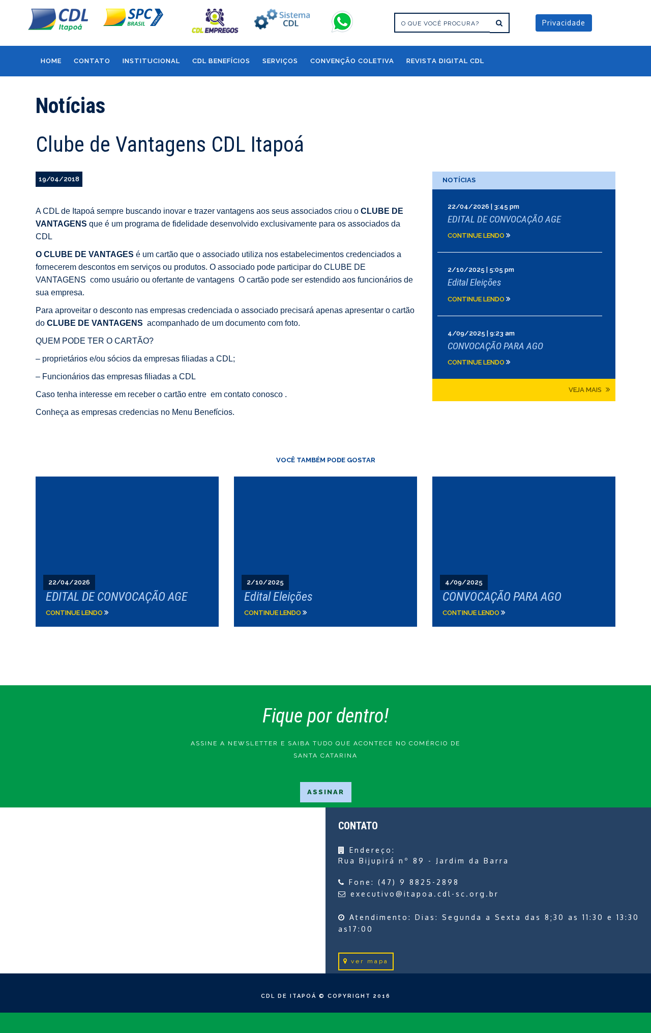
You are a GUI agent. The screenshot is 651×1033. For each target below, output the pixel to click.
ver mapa (370, 961)
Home (51, 61)
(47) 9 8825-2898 (418, 882)
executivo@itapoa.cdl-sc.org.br (424, 893)
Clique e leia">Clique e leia (127, 552)
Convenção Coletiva (352, 61)
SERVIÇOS (280, 61)
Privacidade (563, 22)
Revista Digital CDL (445, 61)
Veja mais (586, 390)
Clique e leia (523, 221)
